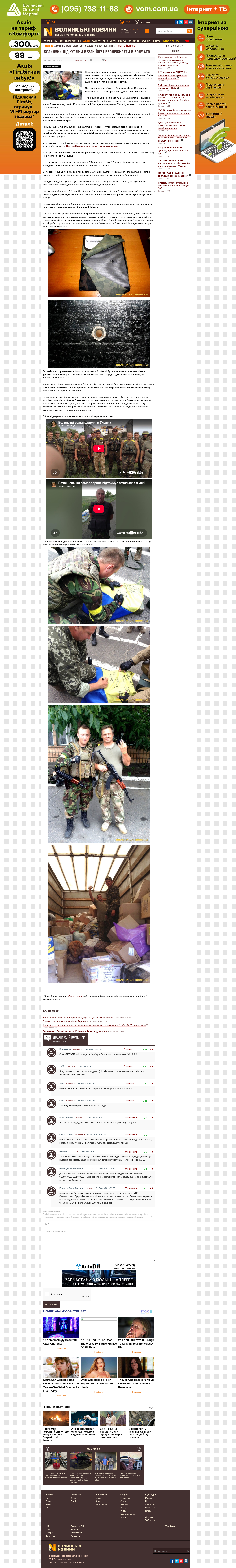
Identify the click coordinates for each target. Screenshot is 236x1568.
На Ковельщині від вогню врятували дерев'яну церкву (173, 174)
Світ (48, 1507)
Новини (48, 40)
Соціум (124, 1494)
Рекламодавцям (76, 1562)
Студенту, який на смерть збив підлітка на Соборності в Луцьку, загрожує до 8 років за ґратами (174, 99)
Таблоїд (122, 40)
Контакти (63, 1562)
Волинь (49, 1501)
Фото (68, 46)
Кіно (147, 1501)
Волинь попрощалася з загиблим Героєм (64, 1021)
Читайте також (51, 1011)
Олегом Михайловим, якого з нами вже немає (92, 146)
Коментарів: (81, 60)
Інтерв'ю (48, 46)
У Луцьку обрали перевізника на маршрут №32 (173, 86)
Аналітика (59, 46)
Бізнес (98, 1501)
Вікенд (123, 1507)
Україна (49, 1504)
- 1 (151, 1134)
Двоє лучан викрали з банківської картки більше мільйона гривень (171, 125)
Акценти (146, 40)
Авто (105, 40)
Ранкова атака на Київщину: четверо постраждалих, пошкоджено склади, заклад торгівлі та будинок (173, 61)
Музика (148, 1497)
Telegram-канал (74, 995)
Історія (148, 1510)
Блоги (83, 46)
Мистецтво (150, 1507)
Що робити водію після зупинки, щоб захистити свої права (173, 150)
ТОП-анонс (150, 1520)
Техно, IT (124, 1517)
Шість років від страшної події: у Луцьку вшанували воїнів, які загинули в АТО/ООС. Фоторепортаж (94, 1024)
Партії (73, 1501)
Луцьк (48, 1497)
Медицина (125, 1497)
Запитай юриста (126, 46)
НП (79, 40)
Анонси (98, 46)
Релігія (123, 1510)
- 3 (151, 1049)
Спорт (113, 40)
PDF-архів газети (174, 46)
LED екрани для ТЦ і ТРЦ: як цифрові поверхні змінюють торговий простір (173, 74)
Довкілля (124, 1504)
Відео (76, 46)
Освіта (123, 1501)
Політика (58, 40)
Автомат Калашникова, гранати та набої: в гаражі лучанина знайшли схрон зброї (174, 137)
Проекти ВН (134, 40)
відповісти (131, 1049)
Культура (96, 40)
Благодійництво (127, 1514)
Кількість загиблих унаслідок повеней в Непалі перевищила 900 (174, 185)
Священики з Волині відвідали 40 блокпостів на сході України (75, 1031)
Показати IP (78, 1049)
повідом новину (170, 40)
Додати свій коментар (69, 1037)
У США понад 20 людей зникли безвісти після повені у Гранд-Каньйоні (174, 112)
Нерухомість (101, 1504)
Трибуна (156, 40)
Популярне (109, 46)
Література (150, 1504)
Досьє (90, 46)
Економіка (70, 40)
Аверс (188, 40)
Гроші (98, 1497)
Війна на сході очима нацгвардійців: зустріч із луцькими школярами (78, 1017)
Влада (73, 1497)
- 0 (151, 1066)
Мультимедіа (93, 1449)
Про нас (52, 1562)
